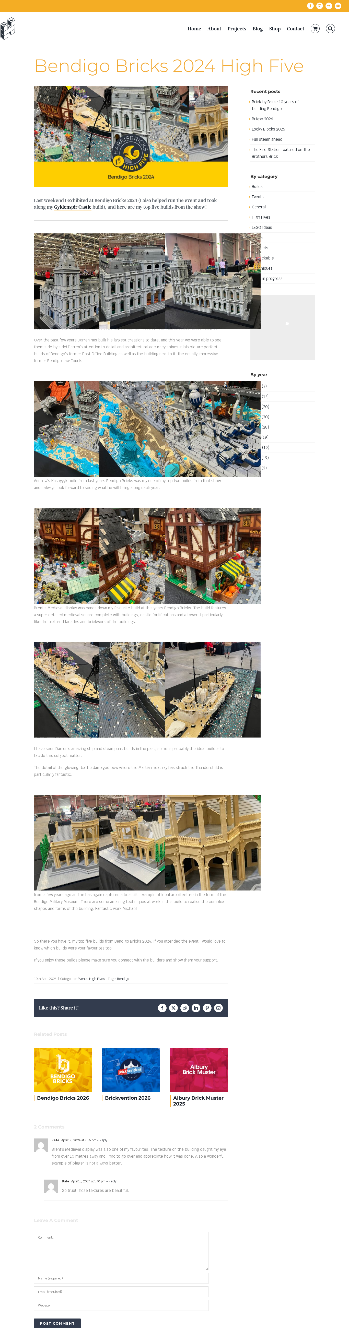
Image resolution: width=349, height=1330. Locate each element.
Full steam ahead (267, 139)
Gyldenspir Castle (72, 207)
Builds (257, 186)
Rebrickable (263, 258)
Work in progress (267, 278)
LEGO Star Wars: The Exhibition (201, 1070)
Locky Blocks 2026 (268, 129)
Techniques (262, 268)
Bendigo (123, 979)
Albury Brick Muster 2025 (133, 1070)
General (259, 207)
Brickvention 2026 (65, 1070)
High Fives (96, 979)
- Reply (101, 1140)
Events (82, 979)
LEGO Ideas (262, 227)
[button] (330, 28)
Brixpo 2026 (262, 118)
